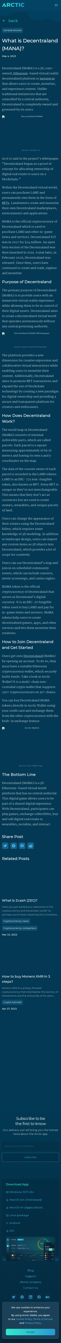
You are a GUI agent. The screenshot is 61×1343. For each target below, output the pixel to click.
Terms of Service (43, 1319)
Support (30, 1276)
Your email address (13, 1145)
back (13, 20)
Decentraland (33, 656)
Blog (30, 1270)
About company (30, 1282)
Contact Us (30, 1287)
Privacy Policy (33, 1323)
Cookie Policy (24, 1319)
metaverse (47, 78)
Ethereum (20, 73)
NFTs (5, 203)
